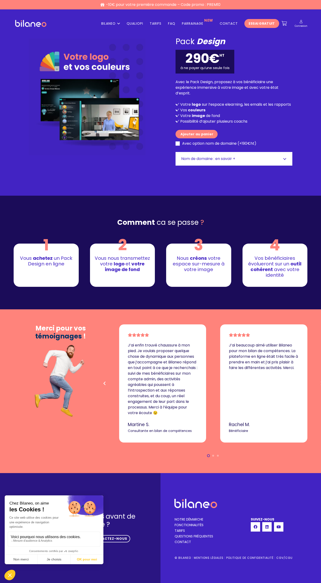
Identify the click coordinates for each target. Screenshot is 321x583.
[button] (208, 455)
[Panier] (284, 23)
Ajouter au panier (196, 134)
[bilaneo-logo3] (31, 23)
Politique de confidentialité (250, 558)
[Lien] (301, 21)
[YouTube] (278, 527)
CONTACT (183, 542)
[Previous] (105, 383)
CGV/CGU (284, 558)
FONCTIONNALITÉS (189, 525)
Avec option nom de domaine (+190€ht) (218, 143)
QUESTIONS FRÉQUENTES (194, 536)
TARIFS (180, 530)
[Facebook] (255, 527)
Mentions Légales (208, 558)
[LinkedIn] (267, 527)
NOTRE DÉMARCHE (189, 519)
